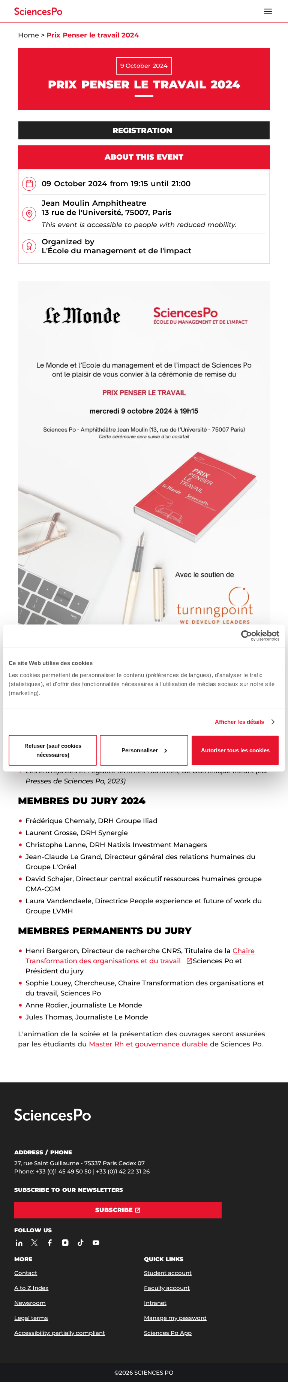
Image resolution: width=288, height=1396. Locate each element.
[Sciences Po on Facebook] (49, 1242)
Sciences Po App (168, 1332)
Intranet (155, 1302)
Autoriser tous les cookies (235, 750)
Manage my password (175, 1317)
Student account (168, 1272)
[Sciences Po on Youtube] (95, 1242)
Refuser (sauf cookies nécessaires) (52, 750)
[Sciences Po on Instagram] (65, 1242)
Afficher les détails (239, 722)
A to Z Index (31, 1287)
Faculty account (167, 1287)
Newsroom (30, 1302)
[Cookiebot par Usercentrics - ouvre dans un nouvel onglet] (246, 635)
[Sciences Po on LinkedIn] (19, 1242)
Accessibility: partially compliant (59, 1332)
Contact (25, 1272)
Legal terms (31, 1317)
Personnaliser (140, 750)
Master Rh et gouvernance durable (148, 1044)
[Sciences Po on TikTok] (80, 1242)
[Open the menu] (268, 11)
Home (28, 35)
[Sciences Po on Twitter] (34, 1242)
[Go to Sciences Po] (52, 1119)
